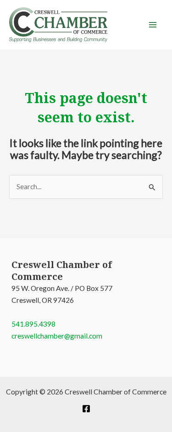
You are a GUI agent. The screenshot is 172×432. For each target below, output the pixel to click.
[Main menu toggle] (153, 24)
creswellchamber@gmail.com (56, 336)
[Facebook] (86, 409)
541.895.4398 (33, 324)
